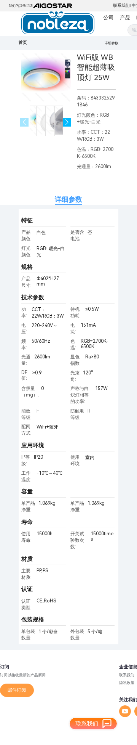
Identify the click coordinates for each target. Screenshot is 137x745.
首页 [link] (23, 42)
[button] (67, 122)
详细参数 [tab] (68, 199)
